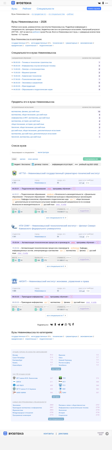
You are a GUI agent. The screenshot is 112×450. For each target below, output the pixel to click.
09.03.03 (15, 302)
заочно (22, 159)
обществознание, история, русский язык (27, 124)
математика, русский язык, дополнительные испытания (33, 133)
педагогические (45, 45)
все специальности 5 (55, 266)
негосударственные (39, 43)
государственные (18, 43)
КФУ (64, 389)
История (62, 413)
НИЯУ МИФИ (21, 392)
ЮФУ (64, 392)
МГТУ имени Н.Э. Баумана (26, 389)
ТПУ (64, 378)
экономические (86, 43)
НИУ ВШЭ (20, 385)
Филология (63, 410)
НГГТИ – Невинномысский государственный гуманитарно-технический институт (59, 173)
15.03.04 (15, 248)
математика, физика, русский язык (25, 111)
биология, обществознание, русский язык (28, 127)
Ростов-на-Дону (64, 362)
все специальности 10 (55, 217)
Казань (15, 362)
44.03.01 (15, 194)
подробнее (84, 210)
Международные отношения (23, 413)
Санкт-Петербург (19, 357)
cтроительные (31, 45)
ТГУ (64, 385)
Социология (63, 415)
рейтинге (36, 32)
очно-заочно (33, 159)
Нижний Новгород (65, 360)
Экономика (16, 405)
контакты (49, 433)
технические (58, 43)
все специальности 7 (55, 315)
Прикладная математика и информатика (27, 407)
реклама (63, 433)
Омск (60, 357)
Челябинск (62, 365)
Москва (15, 355)
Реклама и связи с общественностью (72, 405)
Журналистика (18, 410)
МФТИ (18, 382)
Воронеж (62, 355)
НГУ (64, 382)
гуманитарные (71, 43)
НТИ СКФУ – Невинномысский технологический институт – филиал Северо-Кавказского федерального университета (57, 227)
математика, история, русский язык (25, 121)
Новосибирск (17, 365)
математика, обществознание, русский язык (29, 114)
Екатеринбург (17, 360)
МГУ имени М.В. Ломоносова (27, 378)
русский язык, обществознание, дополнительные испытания (35, 130)
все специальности (56, 419)
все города (56, 369)
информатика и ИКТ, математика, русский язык (30, 117)
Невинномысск (40, 183)
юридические (16, 45)
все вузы (56, 397)
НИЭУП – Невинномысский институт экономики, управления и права (54, 281)
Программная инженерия (22, 415)
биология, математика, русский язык (26, 136)
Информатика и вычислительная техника (73, 407)
